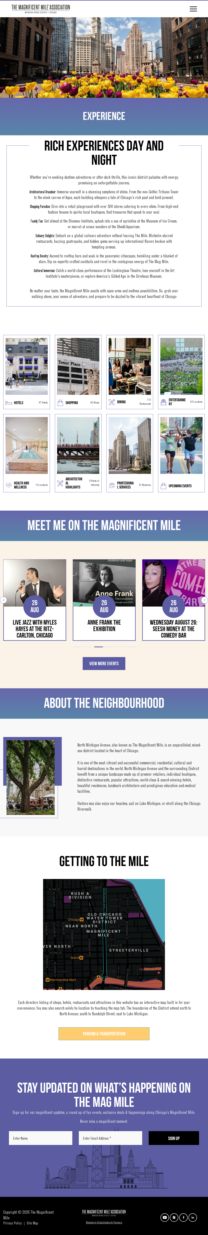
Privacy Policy (12, 1223)
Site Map (32, 1223)
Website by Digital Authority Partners (104, 1222)
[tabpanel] (34, 600)
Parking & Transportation (104, 1034)
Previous (3, 600)
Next (204, 600)
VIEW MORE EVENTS (104, 664)
